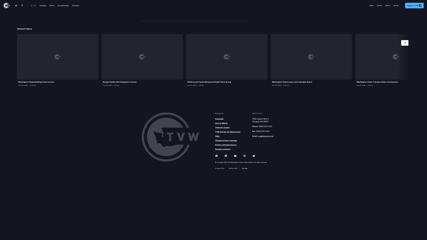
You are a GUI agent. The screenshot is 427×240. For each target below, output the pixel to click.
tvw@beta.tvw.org (265, 136)
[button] (404, 60)
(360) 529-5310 (265, 126)
